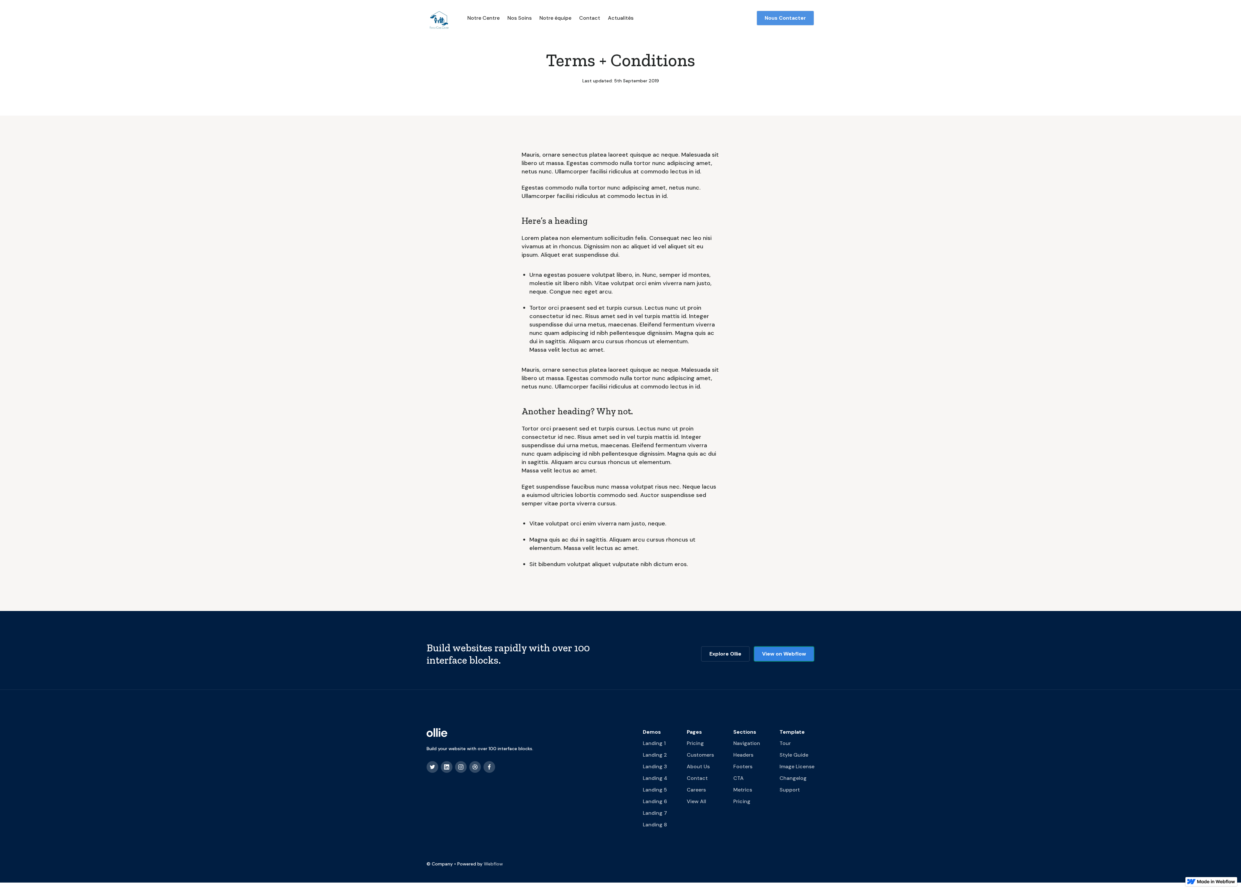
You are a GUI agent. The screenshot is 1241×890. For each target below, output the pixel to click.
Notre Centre (483, 18)
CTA (738, 778)
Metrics (742, 789)
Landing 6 (655, 801)
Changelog (793, 778)
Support (790, 789)
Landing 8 (655, 824)
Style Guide (794, 754)
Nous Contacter (785, 18)
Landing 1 (654, 743)
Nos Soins (519, 18)
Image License (797, 766)
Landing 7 (655, 813)
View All (696, 801)
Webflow (493, 864)
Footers (742, 766)
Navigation (746, 743)
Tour (785, 743)
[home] (439, 17)
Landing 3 (655, 766)
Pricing (695, 743)
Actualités (620, 18)
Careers (696, 789)
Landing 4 (655, 778)
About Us (698, 766)
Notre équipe (555, 18)
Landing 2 (655, 754)
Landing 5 (655, 789)
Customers (700, 754)
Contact (589, 18)
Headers (743, 754)
